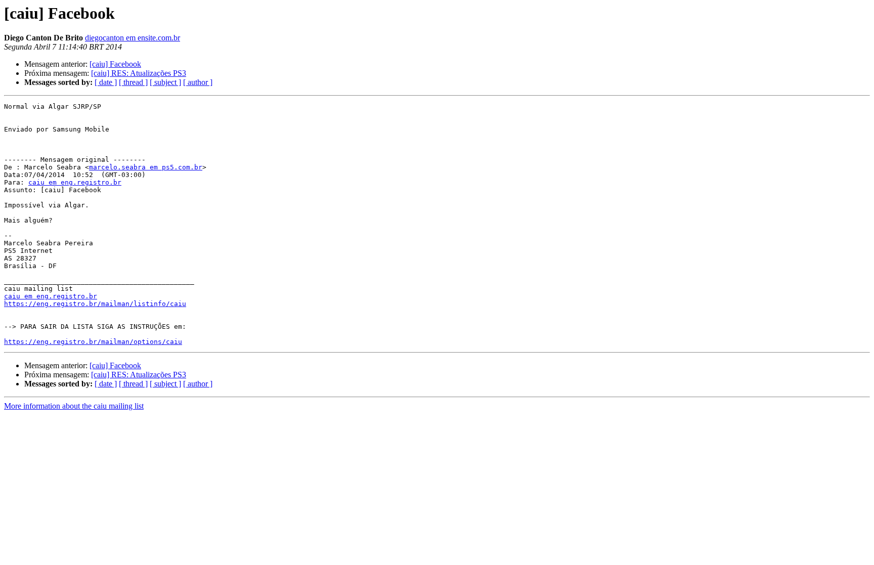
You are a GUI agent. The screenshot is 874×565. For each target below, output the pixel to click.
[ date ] (106, 82)
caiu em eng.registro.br (74, 182)
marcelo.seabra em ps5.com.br (145, 167)
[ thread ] (133, 82)
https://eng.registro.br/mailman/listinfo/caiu (95, 304)
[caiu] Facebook (115, 64)
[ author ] (197, 82)
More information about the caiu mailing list (74, 406)
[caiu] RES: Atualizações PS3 (138, 73)
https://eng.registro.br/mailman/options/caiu (93, 341)
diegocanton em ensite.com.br (132, 37)
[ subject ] (165, 82)
